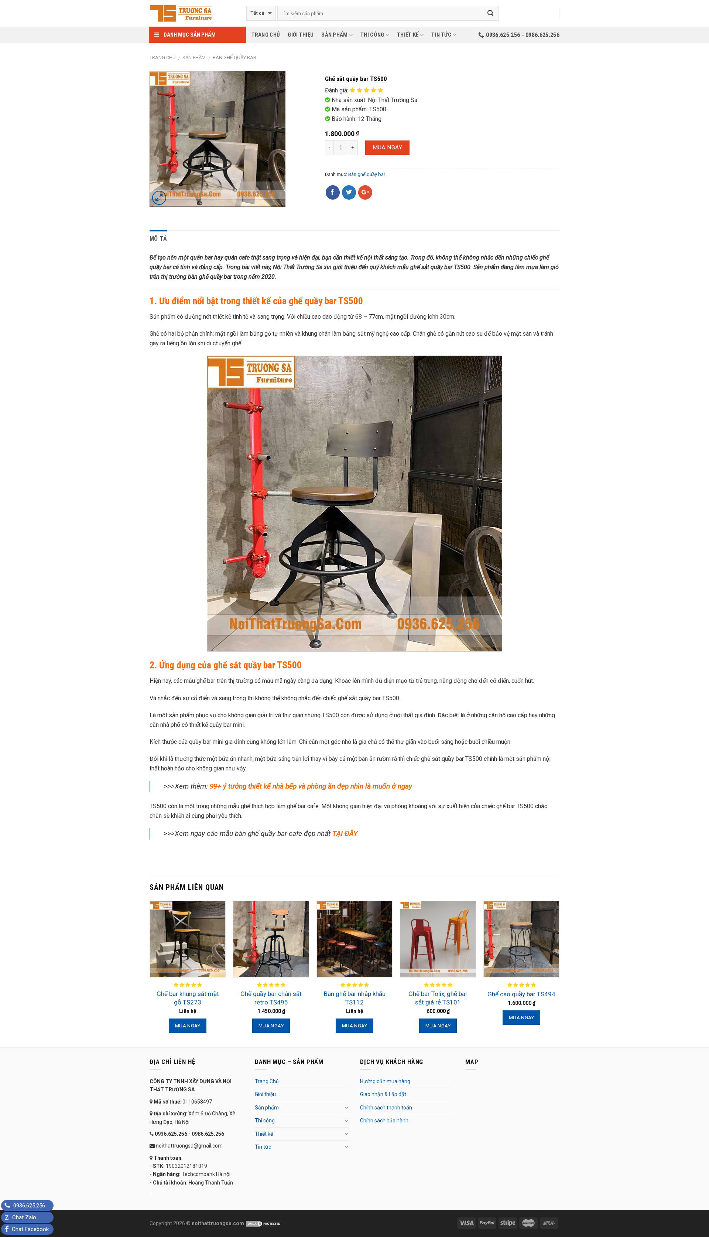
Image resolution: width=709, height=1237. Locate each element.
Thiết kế (407, 34)
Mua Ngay (388, 147)
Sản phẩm (334, 34)
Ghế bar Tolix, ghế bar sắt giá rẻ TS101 (437, 998)
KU (153, 1194)
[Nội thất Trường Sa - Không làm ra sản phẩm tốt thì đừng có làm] (192, 13)
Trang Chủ (265, 34)
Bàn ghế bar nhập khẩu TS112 (355, 998)
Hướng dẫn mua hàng (385, 1081)
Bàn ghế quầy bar (234, 57)
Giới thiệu (301, 34)
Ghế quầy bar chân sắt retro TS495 (271, 998)
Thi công (372, 34)
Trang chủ (162, 57)
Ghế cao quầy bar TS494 (521, 994)
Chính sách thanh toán (386, 1108)
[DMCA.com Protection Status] (263, 1223)
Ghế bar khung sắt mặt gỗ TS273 (188, 998)
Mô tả (158, 238)
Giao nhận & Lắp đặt (383, 1094)
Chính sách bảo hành (384, 1121)
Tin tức (441, 34)
